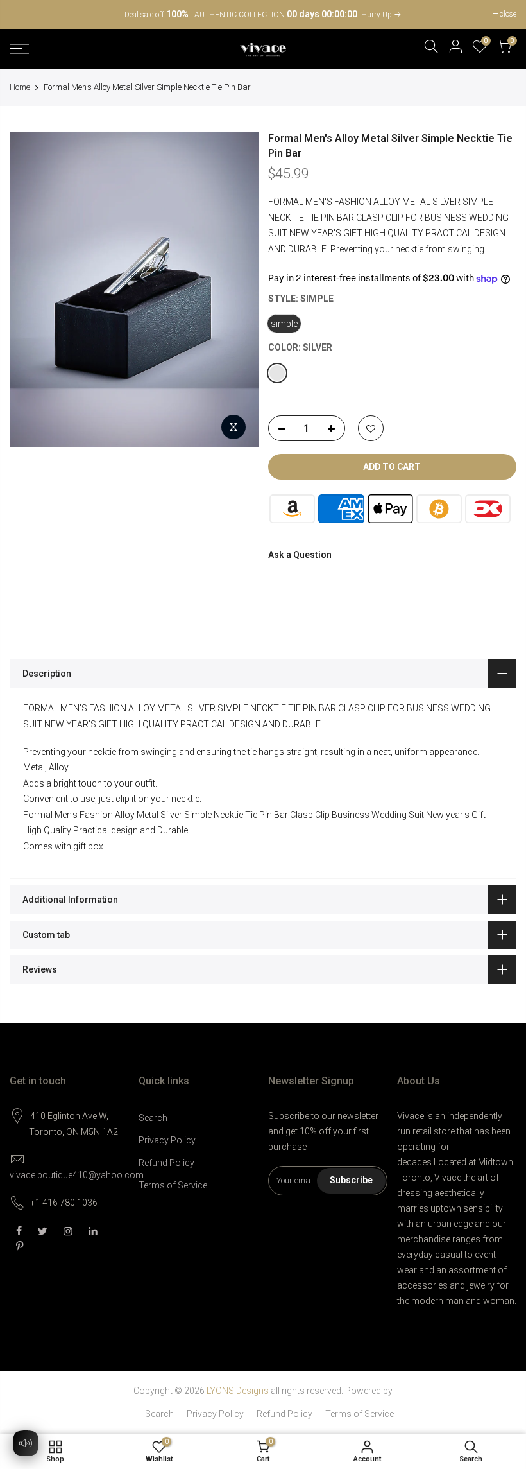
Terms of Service (173, 1185)
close (24, 14)
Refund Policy (166, 1163)
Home (20, 87)
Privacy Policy (167, 1140)
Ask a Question (300, 555)
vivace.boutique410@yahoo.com (77, 1175)
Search (153, 1118)
